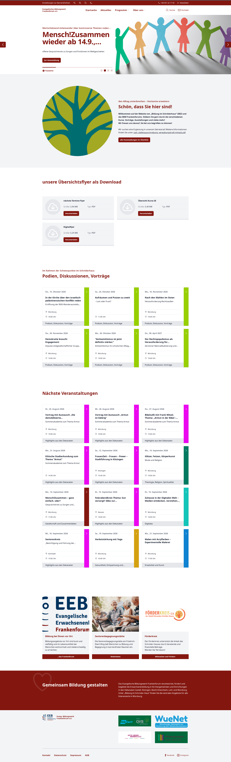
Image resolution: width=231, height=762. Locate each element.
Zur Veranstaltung (51, 60)
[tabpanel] (115, 44)
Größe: (71, 206)
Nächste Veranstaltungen (70, 393)
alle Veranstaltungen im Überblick (134, 140)
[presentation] (102, 70)
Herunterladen (71, 213)
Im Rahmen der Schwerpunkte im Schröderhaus (68, 270)
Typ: (91, 206)
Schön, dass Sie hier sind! (145, 106)
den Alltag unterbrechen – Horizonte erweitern (143, 101)
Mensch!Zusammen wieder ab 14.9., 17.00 (75, 38)
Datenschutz (60, 755)
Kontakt (46, 755)
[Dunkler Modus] (91, 2)
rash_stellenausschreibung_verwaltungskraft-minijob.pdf (159, 132)
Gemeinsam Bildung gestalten (75, 685)
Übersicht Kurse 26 (147, 200)
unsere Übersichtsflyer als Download (81, 182)
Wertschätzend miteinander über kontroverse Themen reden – (76, 28)
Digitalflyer (69, 227)
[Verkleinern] (85, 2)
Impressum (75, 755)
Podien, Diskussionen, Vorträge (76, 276)
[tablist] (107, 70)
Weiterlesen (115, 656)
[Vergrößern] (80, 2)
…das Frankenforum (65, 656)
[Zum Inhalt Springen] (74, 2)
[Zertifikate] (153, 729)
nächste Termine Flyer (74, 200)
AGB (87, 755)
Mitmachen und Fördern (165, 656)
